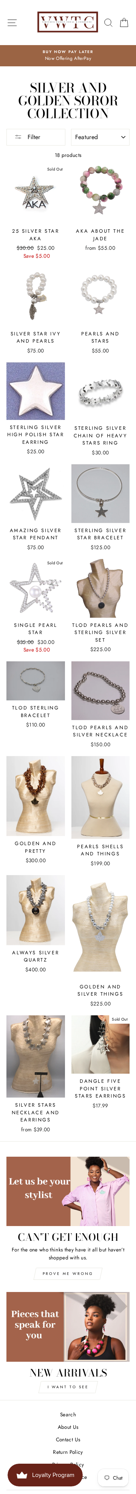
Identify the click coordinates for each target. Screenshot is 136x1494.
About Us (68, 1427)
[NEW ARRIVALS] (68, 1326)
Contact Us (68, 1439)
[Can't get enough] (68, 1191)
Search (68, 1414)
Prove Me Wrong (68, 1273)
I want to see (68, 1387)
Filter (33, 137)
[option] (68, 56)
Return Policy (68, 1452)
